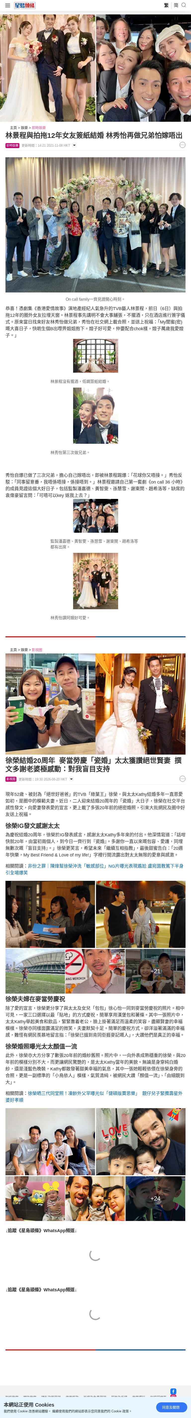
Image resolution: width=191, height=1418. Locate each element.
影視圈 (37, 650)
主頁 (13, 128)
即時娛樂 (39, 128)
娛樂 (24, 128)
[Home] (25, 5)
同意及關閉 (171, 1407)
